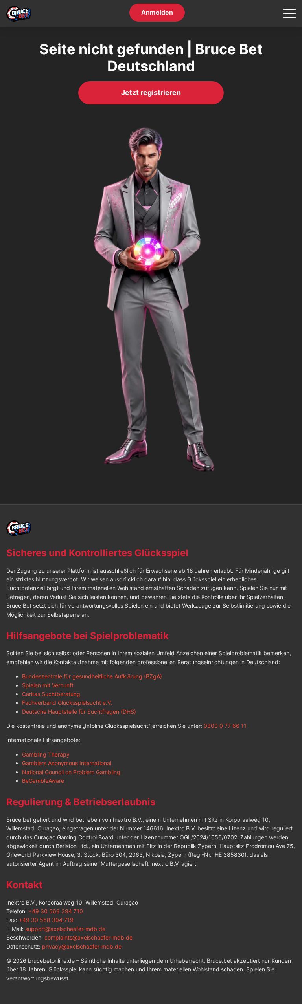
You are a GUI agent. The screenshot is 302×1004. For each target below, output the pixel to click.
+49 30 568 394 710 (55, 911)
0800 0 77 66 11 (225, 725)
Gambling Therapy (46, 754)
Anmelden (157, 13)
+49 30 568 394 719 (46, 919)
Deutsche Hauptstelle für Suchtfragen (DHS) (79, 711)
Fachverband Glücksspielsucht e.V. (67, 702)
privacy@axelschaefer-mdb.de (82, 946)
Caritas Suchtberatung (51, 694)
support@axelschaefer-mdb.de (65, 928)
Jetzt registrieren (151, 94)
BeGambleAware (43, 780)
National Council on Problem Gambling (71, 772)
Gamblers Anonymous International (66, 763)
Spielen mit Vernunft (48, 685)
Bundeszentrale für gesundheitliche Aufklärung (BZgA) (92, 676)
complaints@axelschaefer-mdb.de (88, 937)
